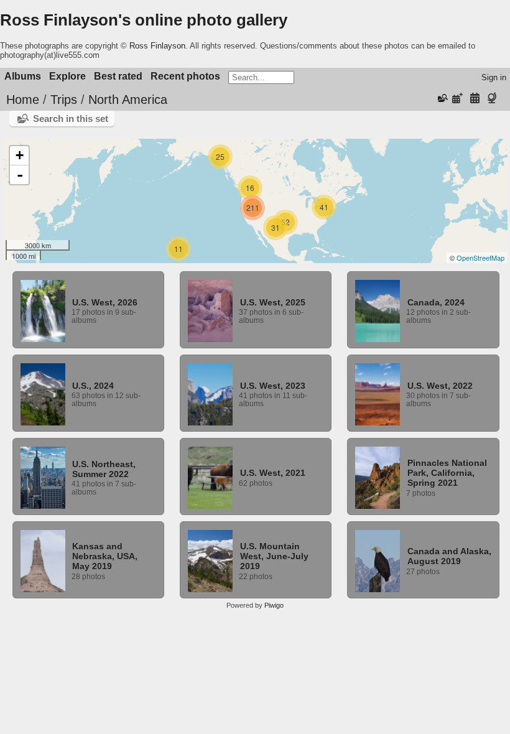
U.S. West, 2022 (440, 386)
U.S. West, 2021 (272, 473)
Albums (22, 76)
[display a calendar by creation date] (474, 98)
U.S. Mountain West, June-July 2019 (274, 556)
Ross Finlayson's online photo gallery (143, 20)
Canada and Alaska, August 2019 (449, 556)
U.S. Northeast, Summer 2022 (104, 469)
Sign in (493, 77)
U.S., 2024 (93, 386)
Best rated (118, 76)
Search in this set (70, 118)
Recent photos (185, 76)
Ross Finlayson (157, 45)
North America (127, 99)
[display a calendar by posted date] (457, 98)
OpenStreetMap (480, 257)
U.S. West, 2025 (272, 302)
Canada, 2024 (436, 302)
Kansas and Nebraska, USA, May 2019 (104, 556)
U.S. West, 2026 (104, 302)
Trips (63, 99)
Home (22, 99)
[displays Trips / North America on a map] (493, 98)
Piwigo (274, 605)
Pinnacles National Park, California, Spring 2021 (447, 473)
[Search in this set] (441, 98)
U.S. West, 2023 (272, 386)
